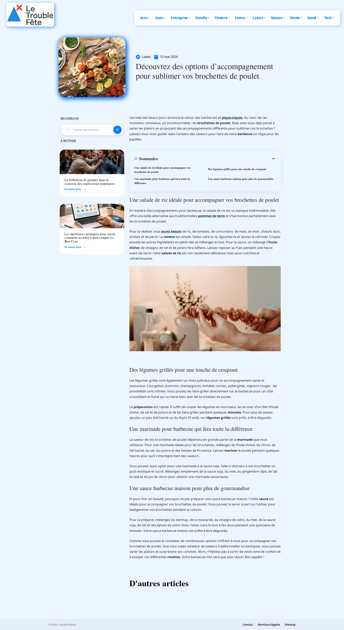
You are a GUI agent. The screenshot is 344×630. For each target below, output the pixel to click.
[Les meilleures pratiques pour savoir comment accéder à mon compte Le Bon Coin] (92, 216)
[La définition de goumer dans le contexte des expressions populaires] (92, 162)
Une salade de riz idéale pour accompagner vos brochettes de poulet (162, 170)
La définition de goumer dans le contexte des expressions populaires (89, 181)
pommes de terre (211, 216)
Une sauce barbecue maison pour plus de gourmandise (240, 179)
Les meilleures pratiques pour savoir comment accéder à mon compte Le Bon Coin (89, 238)
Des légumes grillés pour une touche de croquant (237, 169)
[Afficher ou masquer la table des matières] (217, 158)
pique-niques (232, 117)
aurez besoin (171, 231)
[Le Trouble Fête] (30, 14)
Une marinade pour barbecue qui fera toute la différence (162, 181)
